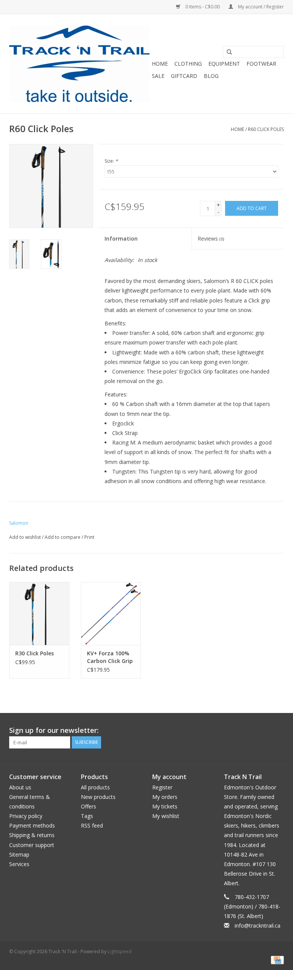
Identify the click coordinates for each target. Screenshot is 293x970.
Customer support (31, 845)
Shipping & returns (32, 835)
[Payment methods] (276, 959)
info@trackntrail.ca (257, 925)
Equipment (224, 63)
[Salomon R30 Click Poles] (39, 613)
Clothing (188, 63)
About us (20, 787)
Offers (88, 806)
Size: (111, 161)
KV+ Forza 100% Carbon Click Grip (110, 657)
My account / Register (260, 6)
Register (162, 787)
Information (121, 238)
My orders (164, 796)
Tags (87, 816)
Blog (211, 75)
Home (160, 63)
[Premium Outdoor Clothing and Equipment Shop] (79, 64)
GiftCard (184, 75)
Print (89, 537)
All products (95, 787)
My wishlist (165, 816)
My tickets (164, 806)
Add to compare (63, 537)
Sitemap (19, 854)
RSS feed (92, 825)
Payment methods (32, 825)
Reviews (211, 238)
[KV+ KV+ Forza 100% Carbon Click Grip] (111, 613)
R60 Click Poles (266, 129)
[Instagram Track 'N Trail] (278, 730)
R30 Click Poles (34, 653)
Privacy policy (25, 816)
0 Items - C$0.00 (202, 6)
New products (98, 796)
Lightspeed (120, 951)
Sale (158, 75)
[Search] (226, 52)
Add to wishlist (25, 537)
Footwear (261, 63)
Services (19, 864)
